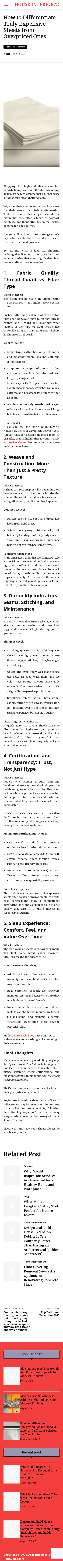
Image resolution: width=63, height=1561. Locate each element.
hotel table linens (25, 1035)
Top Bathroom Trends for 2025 (49, 1314)
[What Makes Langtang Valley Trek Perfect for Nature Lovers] (12, 1205)
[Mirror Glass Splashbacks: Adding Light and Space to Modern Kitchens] (12, 1403)
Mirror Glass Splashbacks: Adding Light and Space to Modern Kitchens (38, 1399)
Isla (8, 54)
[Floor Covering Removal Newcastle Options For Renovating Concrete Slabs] (12, 1271)
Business (28, 1166)
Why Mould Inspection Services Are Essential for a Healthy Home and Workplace (39, 1180)
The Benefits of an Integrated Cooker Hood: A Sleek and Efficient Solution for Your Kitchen (38, 1429)
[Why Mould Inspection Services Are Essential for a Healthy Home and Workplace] (12, 1175)
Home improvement (15, 46)
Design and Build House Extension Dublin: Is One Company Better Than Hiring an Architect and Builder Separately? (41, 1241)
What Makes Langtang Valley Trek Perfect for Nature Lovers (39, 1498)
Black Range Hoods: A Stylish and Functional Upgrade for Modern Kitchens (39, 1372)
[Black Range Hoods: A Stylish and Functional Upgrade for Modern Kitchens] (12, 1376)
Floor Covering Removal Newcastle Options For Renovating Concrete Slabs (41, 1275)
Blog (26, 1196)
